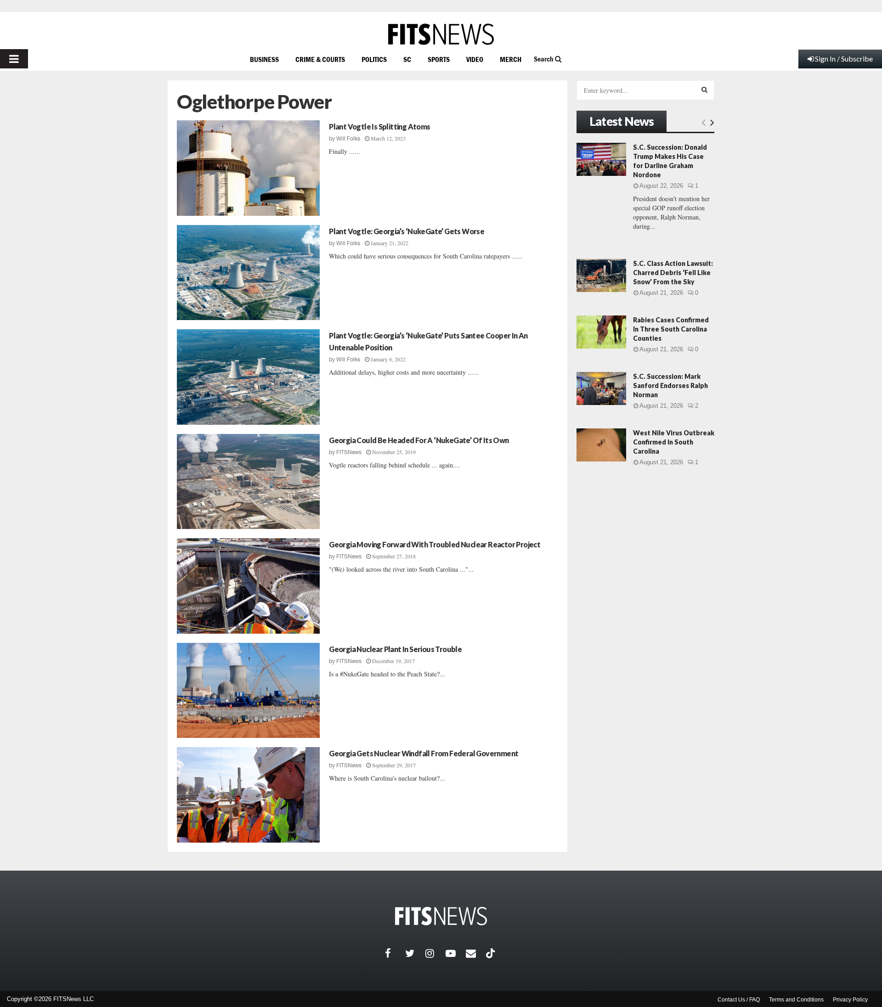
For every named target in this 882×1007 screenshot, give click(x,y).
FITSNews (349, 452)
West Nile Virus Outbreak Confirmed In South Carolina (673, 442)
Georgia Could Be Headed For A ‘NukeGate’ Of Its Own (419, 440)
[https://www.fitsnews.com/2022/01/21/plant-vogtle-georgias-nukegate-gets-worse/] (248, 273)
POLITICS (374, 59)
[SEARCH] (704, 89)
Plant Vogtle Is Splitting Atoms (379, 126)
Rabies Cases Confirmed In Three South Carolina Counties (671, 329)
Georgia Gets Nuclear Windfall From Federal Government (423, 753)
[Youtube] (456, 953)
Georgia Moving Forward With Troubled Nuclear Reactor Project (434, 544)
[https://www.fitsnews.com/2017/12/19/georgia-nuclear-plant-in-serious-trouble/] (248, 690)
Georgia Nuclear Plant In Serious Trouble (395, 649)
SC (407, 59)
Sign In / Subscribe (844, 58)
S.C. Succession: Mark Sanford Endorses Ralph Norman (670, 385)
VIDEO (474, 59)
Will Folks (348, 138)
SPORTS (439, 59)
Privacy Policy (850, 999)
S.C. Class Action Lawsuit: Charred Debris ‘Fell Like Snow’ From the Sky (673, 272)
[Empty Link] (703, 122)
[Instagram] (435, 953)
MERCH (510, 59)
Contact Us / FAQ (739, 999)
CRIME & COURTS (320, 59)
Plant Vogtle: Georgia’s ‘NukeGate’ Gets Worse (406, 231)
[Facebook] (395, 953)
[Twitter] (415, 953)
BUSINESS (264, 59)
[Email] (476, 953)
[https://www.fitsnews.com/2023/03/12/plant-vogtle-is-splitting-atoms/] (248, 168)
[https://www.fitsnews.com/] (441, 34)
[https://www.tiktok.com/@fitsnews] (491, 953)
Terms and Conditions (796, 999)
